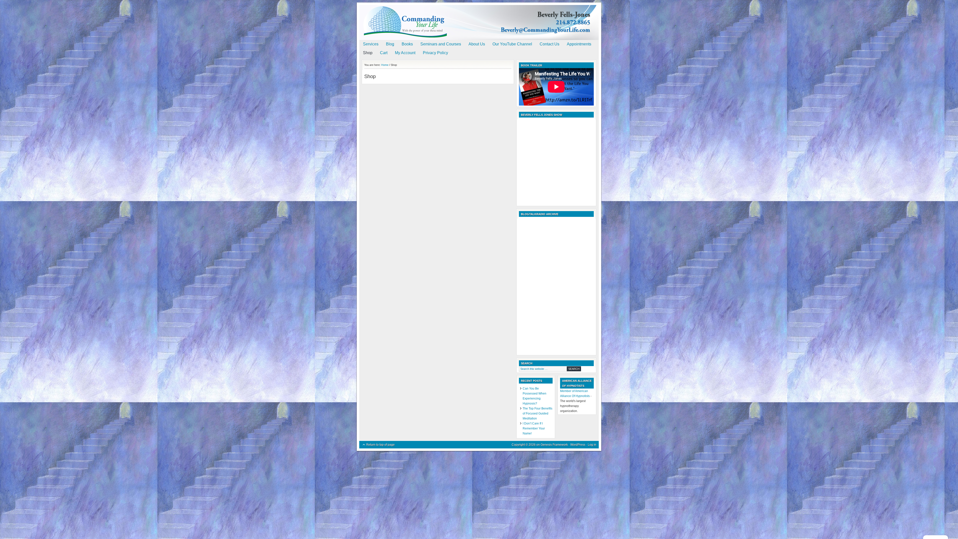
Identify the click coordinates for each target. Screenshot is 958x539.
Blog (390, 44)
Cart (383, 53)
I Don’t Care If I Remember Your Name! (534, 428)
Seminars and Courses (440, 44)
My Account (405, 53)
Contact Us (549, 44)
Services (370, 44)
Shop (367, 53)
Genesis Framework (554, 444)
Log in (592, 444)
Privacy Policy (435, 53)
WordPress (577, 444)
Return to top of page (380, 444)
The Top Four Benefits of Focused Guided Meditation (537, 413)
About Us (477, 44)
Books (407, 44)
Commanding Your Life (479, 17)
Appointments (579, 44)
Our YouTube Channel (512, 44)
